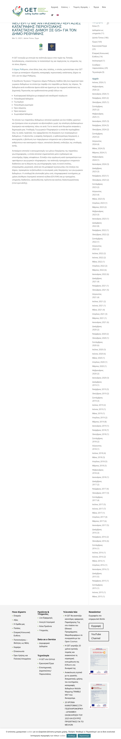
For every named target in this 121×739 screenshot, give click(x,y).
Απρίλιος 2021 (98, 314)
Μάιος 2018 (97, 457)
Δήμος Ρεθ (18, 69)
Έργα (96, 7)
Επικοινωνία (19, 651)
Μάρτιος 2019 (98, 421)
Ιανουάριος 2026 (99, 94)
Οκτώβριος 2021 (99, 290)
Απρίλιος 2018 (98, 461)
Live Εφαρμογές (46, 618)
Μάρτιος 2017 (98, 521)
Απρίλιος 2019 (98, 417)
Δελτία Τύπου (29, 38)
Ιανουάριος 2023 (99, 218)
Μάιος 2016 (97, 561)
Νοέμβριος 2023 (99, 175)
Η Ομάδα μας (19, 624)
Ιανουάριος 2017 (99, 525)
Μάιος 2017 (97, 513)
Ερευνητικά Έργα (99, 46)
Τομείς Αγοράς (80, 7)
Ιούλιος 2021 (97, 301)
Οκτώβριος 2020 (99, 338)
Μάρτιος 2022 (98, 270)
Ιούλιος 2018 (97, 453)
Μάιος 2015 (97, 596)
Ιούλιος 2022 (97, 253)
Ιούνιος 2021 (97, 305)
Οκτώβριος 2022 (99, 234)
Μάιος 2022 (97, 261)
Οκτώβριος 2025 (99, 102)
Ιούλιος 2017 (97, 504)
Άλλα (94, 26)
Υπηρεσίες (43, 630)
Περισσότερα (84, 736)
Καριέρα (17, 647)
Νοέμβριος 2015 (99, 580)
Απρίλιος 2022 (98, 266)
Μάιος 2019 (97, 413)
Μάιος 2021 (97, 309)
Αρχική (54, 7)
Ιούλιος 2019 (97, 405)
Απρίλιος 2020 (98, 362)
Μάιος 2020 (97, 358)
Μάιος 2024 (97, 148)
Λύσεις (64, 7)
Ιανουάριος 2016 (99, 569)
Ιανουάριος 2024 (99, 164)
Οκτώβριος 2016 (99, 541)
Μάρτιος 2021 (98, 318)
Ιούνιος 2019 (97, 409)
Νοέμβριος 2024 (99, 125)
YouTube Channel (96, 636)
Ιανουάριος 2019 (99, 426)
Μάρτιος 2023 (98, 207)
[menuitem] (58, 18)
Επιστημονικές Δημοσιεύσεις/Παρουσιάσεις (45, 670)
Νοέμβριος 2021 (99, 285)
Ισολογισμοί (97, 60)
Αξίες (16, 620)
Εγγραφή (96, 626)
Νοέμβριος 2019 (99, 389)
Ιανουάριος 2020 (99, 377)
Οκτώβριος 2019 (99, 393)
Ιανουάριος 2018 (99, 477)
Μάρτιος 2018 (98, 465)
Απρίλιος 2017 (98, 517)
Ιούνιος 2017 (97, 508)
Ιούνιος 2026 (97, 82)
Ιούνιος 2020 (97, 353)
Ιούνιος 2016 (97, 556)
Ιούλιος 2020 (97, 349)
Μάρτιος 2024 (98, 152)
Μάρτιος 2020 (98, 366)
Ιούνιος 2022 (97, 257)
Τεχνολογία (97, 72)
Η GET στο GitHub (47, 659)
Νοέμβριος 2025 (99, 98)
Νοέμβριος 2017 (99, 488)
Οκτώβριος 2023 (99, 180)
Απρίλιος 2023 (98, 203)
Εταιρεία (17, 615)
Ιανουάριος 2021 (99, 322)
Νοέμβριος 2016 (99, 537)
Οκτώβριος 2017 (99, 493)
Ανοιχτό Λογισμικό (47, 622)
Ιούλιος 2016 (97, 552)
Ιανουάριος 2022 (99, 274)
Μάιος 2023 (97, 199)
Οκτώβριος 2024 (99, 129)
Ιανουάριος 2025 (99, 121)
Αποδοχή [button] (71, 736)
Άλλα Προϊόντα (45, 626)
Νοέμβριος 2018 (99, 430)
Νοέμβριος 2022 (99, 230)
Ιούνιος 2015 (97, 592)
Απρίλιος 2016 (98, 565)
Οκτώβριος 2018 (99, 434)
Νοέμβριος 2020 (99, 334)
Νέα (104, 7)
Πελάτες (17, 628)
